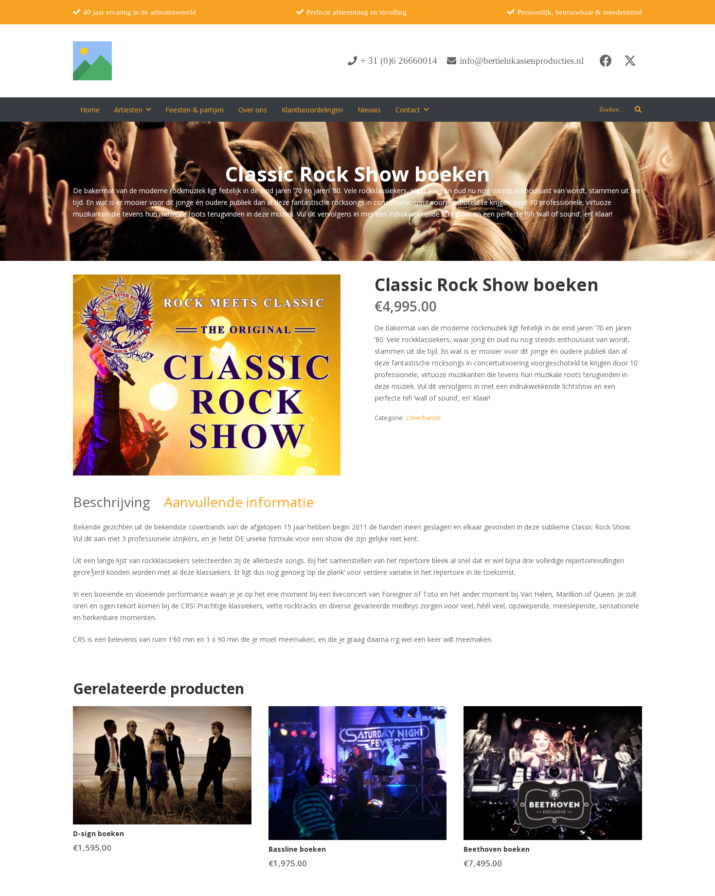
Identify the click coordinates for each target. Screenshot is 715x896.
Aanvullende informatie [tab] (239, 502)
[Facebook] (605, 61)
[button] (148, 110)
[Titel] (92, 60)
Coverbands (423, 418)
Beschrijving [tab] (111, 502)
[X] (630, 61)
